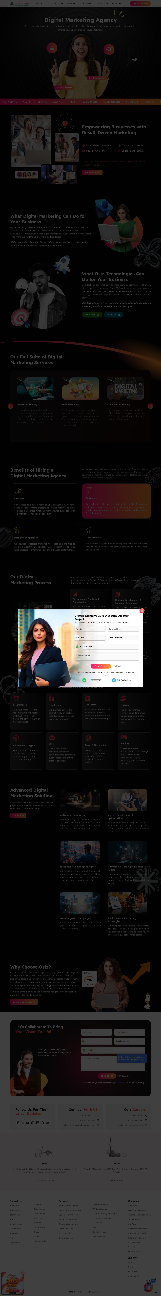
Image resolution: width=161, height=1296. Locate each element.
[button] (76, 637)
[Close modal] (142, 610)
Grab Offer (101, 666)
